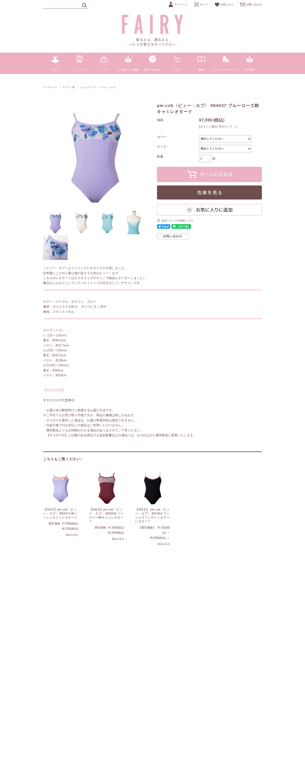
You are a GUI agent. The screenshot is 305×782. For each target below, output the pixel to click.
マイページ (180, 4)
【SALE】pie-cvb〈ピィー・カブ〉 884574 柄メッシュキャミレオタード (60, 513)
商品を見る (72, 534)
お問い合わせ (254, 4)
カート (204, 4)
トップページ (50, 87)
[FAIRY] (152, 33)
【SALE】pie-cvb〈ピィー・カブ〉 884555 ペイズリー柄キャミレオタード (106, 515)
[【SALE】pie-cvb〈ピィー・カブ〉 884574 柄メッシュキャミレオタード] (60, 487)
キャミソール (108, 87)
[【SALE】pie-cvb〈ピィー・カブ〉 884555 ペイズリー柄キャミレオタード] (106, 487)
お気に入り (227, 4)
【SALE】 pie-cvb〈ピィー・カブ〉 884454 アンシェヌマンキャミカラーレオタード (152, 515)
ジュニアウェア (88, 87)
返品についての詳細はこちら (177, 220)
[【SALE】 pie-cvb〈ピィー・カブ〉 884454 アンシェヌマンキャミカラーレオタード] (152, 487)
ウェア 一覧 (68, 87)
